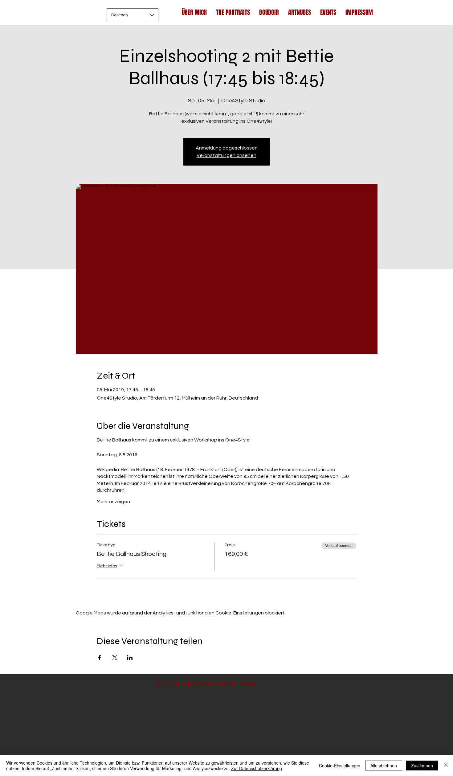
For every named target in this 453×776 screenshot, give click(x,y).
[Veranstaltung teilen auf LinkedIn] (130, 657)
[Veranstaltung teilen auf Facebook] (100, 657)
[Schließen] (445, 765)
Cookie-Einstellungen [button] (339, 765)
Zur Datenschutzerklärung (256, 768)
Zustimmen (422, 765)
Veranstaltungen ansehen (226, 155)
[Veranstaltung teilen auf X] (115, 657)
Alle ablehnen (383, 765)
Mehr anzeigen (113, 501)
